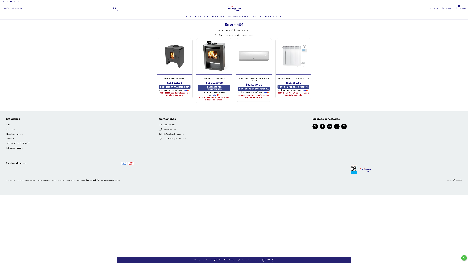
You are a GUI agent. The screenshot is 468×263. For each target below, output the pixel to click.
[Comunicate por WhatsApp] (464, 258)
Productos (217, 16)
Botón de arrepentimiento (109, 180)
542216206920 (169, 125)
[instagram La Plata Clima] (3, 2)
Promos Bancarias (273, 16)
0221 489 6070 (169, 129)
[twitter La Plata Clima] (18, 2)
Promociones (201, 16)
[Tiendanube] (454, 180)
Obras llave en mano (238, 16)
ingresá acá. (91, 180)
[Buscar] (115, 8)
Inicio (188, 16)
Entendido (268, 260)
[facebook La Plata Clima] (7, 2)
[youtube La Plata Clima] (11, 2)
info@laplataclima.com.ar (173, 134)
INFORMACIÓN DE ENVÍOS (18, 143)
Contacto (256, 16)
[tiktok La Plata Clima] (15, 2)
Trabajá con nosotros (14, 148)
